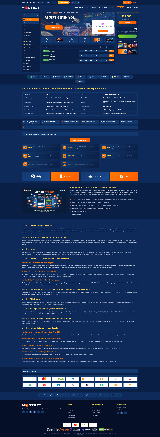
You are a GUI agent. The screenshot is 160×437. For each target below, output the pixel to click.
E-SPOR (129, 8)
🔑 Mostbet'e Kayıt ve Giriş (88, 121)
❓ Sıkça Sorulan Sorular (29, 127)
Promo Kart (79, 395)
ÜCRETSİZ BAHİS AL (54, 27)
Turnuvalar (117, 395)
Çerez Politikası (96, 412)
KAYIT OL (126, 2)
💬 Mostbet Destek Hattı (127, 121)
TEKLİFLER (76, 2)
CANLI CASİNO (103, 8)
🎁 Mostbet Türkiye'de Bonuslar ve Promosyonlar (70, 122)
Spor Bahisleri (71, 417)
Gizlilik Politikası (96, 410)
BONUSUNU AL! (103, 31)
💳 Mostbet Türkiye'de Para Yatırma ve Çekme (108, 122)
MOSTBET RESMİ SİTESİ (80, 140)
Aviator (112, 8)
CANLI (87, 8)
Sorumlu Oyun (95, 407)
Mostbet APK (71, 410)
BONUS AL (121, 8)
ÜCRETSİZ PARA (65, 2)
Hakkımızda (95, 415)
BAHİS (111, 50)
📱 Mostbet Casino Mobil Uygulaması (48, 122)
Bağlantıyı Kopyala (47, 395)
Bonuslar (70, 407)
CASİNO (94, 8)
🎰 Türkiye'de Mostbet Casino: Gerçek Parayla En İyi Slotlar (30, 122)
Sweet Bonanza (71, 415)
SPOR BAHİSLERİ (78, 8)
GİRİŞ (134, 2)
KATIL (127, 36)
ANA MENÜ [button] (29, 15)
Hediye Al (104, 395)
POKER (136, 8)
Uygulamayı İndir (64, 395)
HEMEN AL (127, 22)
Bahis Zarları (92, 395)
